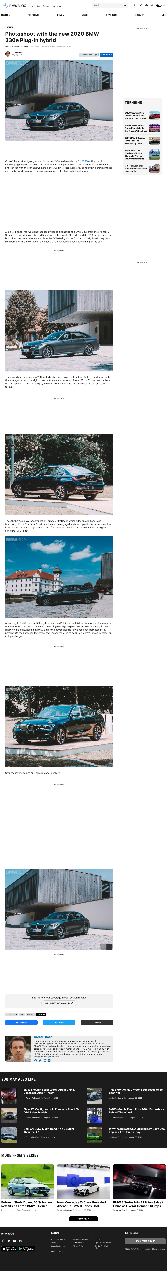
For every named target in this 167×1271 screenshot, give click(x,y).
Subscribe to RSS (58, 1246)
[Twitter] (140, 5)
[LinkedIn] (49, 1060)
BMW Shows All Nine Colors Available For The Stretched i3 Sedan (136, 116)
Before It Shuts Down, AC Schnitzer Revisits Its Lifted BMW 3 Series (26, 1204)
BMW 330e (84, 161)
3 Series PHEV (12, 1015)
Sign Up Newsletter (103, 1243)
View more (82, 1219)
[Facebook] (134, 5)
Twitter (60, 1022)
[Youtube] (146, 5)
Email (98, 1022)
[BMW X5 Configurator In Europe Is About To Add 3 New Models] (9, 1109)
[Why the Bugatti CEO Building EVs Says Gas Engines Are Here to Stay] (94, 1128)
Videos (85, 15)
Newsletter (56, 6)
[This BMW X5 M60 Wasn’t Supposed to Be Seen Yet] (94, 1089)
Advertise (36, 6)
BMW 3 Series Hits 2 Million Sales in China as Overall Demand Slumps (139, 1204)
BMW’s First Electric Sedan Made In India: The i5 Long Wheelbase (136, 128)
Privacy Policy (78, 1246)
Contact (46, 6)
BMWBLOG (9, 46)
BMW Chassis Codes (81, 1239)
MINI (164, 15)
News (59, 15)
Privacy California (57, 1251)
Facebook (22, 1022)
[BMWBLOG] (21, 1233)
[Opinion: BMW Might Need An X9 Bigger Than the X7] (9, 1128)
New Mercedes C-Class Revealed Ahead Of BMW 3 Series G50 (81, 1204)
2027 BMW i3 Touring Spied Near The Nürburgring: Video (135, 141)
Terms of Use (78, 1243)
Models (4, 15)
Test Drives (34, 15)
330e (22, 1015)
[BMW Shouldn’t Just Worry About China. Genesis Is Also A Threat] (9, 1089)
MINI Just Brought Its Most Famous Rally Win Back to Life (136, 169)
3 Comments (106, 55)
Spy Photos (112, 15)
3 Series (9, 27)
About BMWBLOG (58, 1239)
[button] (109, 947)
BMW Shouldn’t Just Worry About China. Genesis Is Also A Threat (49, 1091)
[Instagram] (152, 5)
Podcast (139, 15)
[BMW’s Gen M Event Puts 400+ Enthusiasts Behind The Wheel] (94, 1109)
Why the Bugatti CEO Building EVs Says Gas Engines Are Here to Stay (137, 1130)
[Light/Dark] (159, 5)
